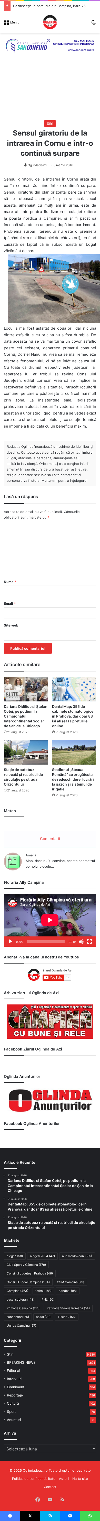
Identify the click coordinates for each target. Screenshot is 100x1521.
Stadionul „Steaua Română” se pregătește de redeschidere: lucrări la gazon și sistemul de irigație (73, 779)
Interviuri (14, 1379)
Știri (50, 123)
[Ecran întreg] (89, 941)
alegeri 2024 (42, 1256)
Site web (11, 625)
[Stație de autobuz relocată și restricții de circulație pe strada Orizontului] (26, 752)
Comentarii (50, 838)
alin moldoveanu (77, 1256)
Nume (10, 582)
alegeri (15, 1256)
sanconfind (18, 1317)
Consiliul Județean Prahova (30, 1273)
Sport (11, 1412)
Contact (50, 1487)
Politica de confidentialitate (33, 1479)
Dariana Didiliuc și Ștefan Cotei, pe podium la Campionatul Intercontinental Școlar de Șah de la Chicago (25, 716)
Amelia (31, 855)
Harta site (80, 1479)
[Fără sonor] (81, 941)
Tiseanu (67, 1317)
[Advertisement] (50, 92)
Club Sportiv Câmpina (26, 1265)
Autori (64, 1479)
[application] (50, 920)
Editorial (13, 1371)
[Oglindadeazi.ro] (50, 22)
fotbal (43, 1291)
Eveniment (15, 1387)
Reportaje (15, 1395)
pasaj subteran (20, 1299)
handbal (68, 1291)
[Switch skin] (93, 24)
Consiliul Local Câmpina (28, 1282)
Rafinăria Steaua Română (68, 1308)
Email (10, 603)
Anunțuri (14, 1420)
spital (43, 1317)
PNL (48, 1299)
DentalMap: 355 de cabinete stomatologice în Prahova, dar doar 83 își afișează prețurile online (72, 716)
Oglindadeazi (37, 165)
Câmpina (17, 1291)
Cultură (13, 1403)
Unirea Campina (21, 1325)
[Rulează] (10, 941)
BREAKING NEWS (21, 1362)
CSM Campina (70, 1282)
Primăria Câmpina (23, 1308)
